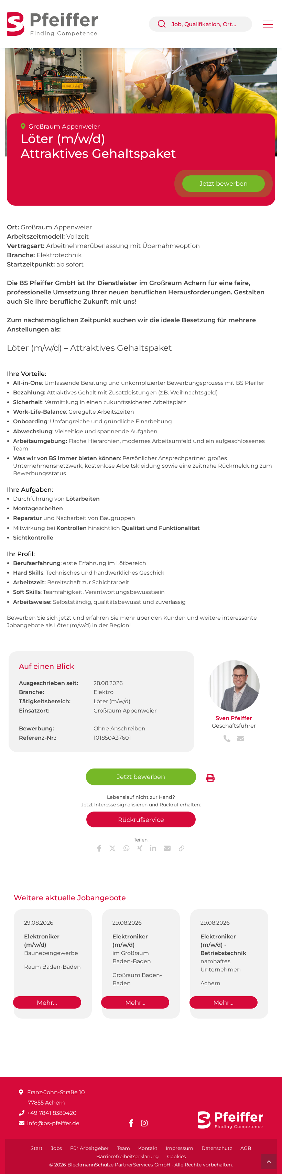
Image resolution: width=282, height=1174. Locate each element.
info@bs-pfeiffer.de (53, 1123)
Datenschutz (217, 1148)
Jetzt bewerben (223, 183)
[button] (164, 24)
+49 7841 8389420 (52, 1113)
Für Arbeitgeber (89, 1148)
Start (37, 1148)
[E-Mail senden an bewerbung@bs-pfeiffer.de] (238, 739)
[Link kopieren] (181, 848)
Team (123, 1148)
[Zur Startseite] (57, 23)
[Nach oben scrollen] (268, 1161)
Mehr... (47, 1003)
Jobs (56, 1148)
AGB (245, 1148)
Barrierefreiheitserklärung (127, 1156)
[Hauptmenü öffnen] (268, 26)
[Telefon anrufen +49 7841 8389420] (228, 739)
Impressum (179, 1148)
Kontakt (148, 1148)
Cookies (176, 1156)
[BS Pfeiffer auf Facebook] (134, 1123)
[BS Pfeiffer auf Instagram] (147, 1123)
